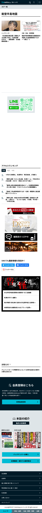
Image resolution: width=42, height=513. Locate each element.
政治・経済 (17, 511)
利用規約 (4, 493)
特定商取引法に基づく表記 (9, 488)
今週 (8, 170)
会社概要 (4, 474)
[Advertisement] (21, 65)
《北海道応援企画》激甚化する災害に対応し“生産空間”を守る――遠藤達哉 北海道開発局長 (11, 38)
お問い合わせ (5, 498)
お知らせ (5, 364)
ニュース (5, 511)
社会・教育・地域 (28, 511)
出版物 (4, 478)
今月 (13, 170)
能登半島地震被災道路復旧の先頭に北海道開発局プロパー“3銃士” (31, 37)
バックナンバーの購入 (21, 454)
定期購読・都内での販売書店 (21, 461)
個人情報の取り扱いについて (10, 483)
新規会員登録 (21, 402)
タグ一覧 (5, 7)
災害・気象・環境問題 (28, 33)
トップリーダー (6, 33)
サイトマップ (5, 502)
